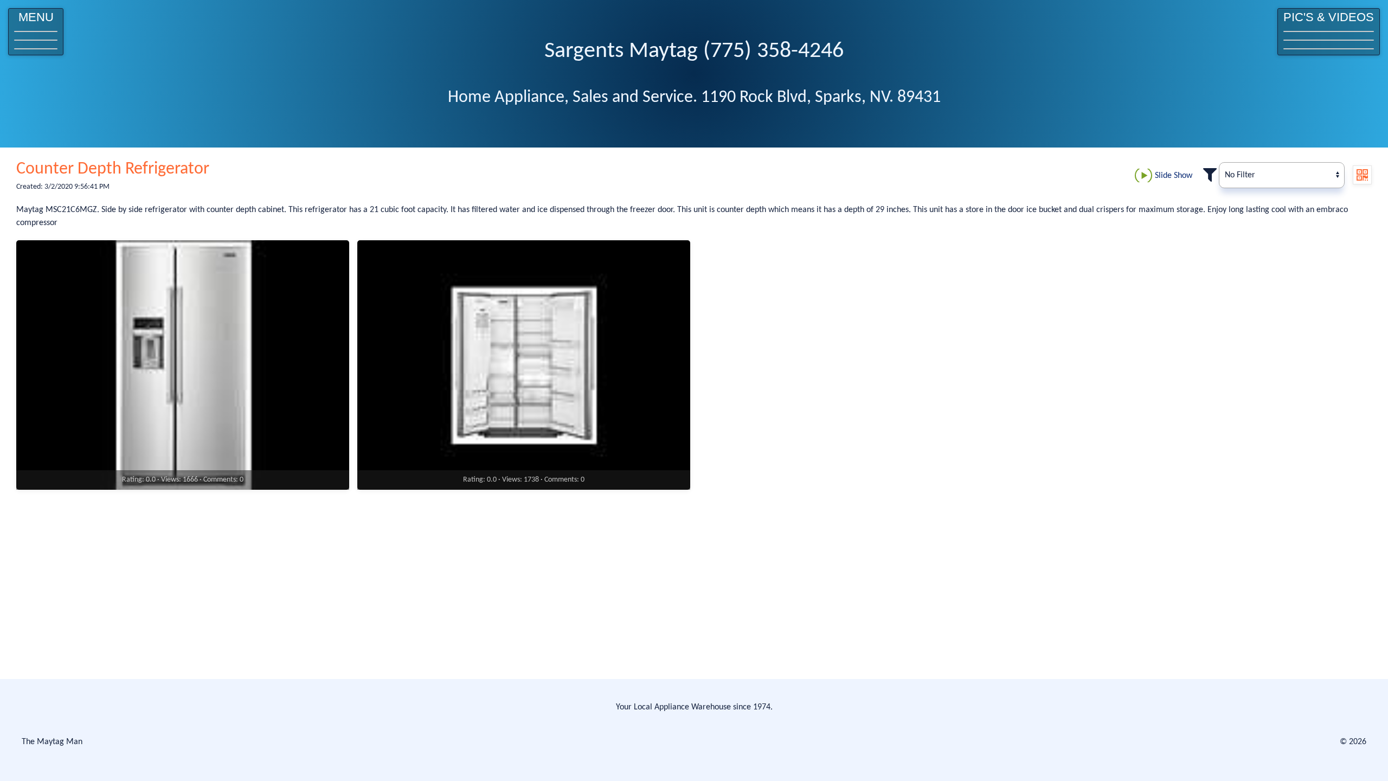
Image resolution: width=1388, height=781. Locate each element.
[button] (35, 31)
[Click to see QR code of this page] (1362, 174)
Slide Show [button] (1173, 175)
